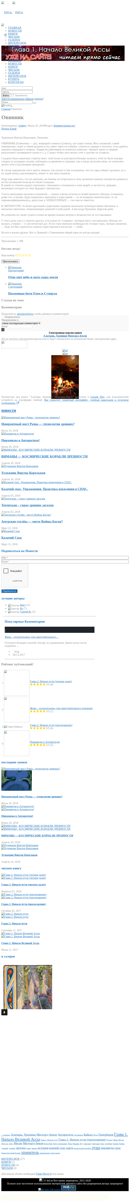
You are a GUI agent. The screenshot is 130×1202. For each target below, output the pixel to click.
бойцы (121, 1144)
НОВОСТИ (15, 30)
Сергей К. (25, 611)
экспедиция (55, 1153)
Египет (110, 1140)
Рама (70, 1144)
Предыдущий (16, 270)
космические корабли (82, 1148)
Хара (102, 1144)
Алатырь (6, 1135)
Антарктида (65, 1134)
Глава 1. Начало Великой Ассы (20, 943)
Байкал (88, 1134)
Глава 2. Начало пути (14, 923)
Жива (115, 1140)
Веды (95, 1135)
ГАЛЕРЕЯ (14, 39)
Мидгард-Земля (33, 1143)
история (43, 1148)
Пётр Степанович (60, 1144)
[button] (4, 1012)
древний (4, 1148)
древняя (12, 1148)
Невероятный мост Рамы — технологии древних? (38, 424)
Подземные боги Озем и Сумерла (32, 293)
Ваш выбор (7, 255)
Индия (121, 1140)
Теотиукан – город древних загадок (27, 505)
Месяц (18, 1143)
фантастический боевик (10, 1153)
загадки (21, 1148)
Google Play (97, 396)
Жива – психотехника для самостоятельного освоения (61, 708)
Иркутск (4, 1144)
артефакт (108, 1144)
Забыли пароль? (34, 98)
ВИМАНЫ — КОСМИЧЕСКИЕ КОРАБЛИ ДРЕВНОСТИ (44, 456)
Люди (11, 1144)
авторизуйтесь (25, 313)
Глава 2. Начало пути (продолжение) (51, 725)
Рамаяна (76, 1144)
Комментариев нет (64, 125)
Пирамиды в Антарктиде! (20, 440)
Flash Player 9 (43, 1173)
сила (118, 1148)
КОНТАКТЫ (16, 49)
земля (28, 1148)
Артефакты (78, 1135)
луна (96, 1147)
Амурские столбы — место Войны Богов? (32, 521)
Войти (6, 95)
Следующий (15, 286)
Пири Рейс (48, 1144)
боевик (115, 1144)
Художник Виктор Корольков (23, 473)
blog (22, 605)
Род (81, 1144)
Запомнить (21, 95)
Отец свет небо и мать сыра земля (33, 277)
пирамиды (107, 1148)
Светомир (88, 1144)
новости (8, 410)
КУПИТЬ (13, 46)
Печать (5, 128)
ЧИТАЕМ (13, 36)
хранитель (30, 1152)
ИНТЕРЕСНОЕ (17, 43)
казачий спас (57, 1148)
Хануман (96, 1144)
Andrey (22, 125)
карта (69, 1148)
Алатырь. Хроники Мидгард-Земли (65, 335)
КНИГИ (13, 33)
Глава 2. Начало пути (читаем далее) (51, 681)
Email (13, 128)
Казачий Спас (11, 537)
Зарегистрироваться (12, 98)
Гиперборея (105, 1134)
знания (34, 1148)
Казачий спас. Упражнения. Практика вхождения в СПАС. (44, 489)
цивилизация (45, 1153)
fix (21, 608)
